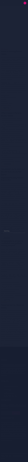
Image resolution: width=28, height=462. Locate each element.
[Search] (23, 231)
